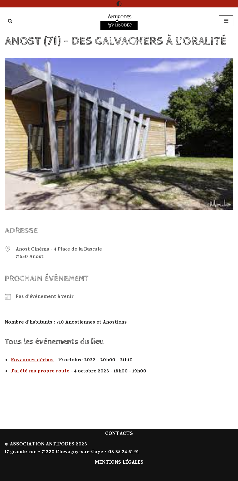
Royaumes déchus (32, 360)
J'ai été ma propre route (40, 371)
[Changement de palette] (119, 3)
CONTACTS (119, 434)
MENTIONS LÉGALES (119, 463)
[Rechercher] (10, 21)
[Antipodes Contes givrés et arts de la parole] (119, 21)
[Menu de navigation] (226, 20)
